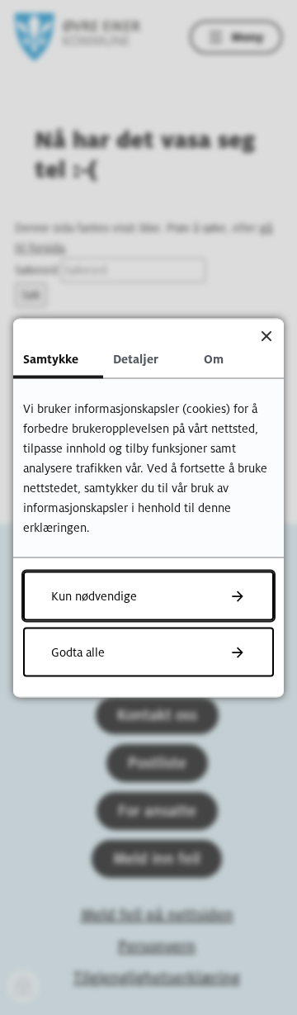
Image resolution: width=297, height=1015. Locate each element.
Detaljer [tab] (135, 358)
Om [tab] (214, 358)
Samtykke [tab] (50, 358)
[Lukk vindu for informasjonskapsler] (266, 335)
